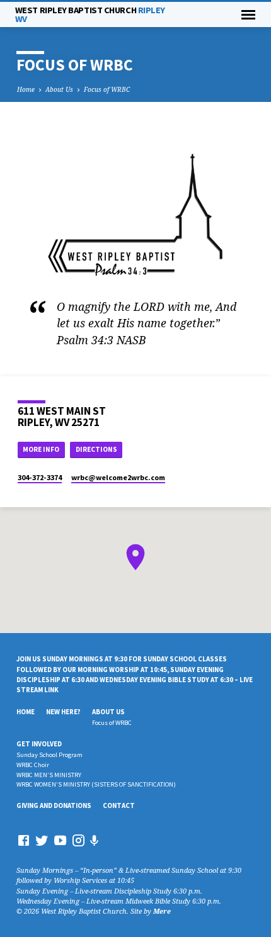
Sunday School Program (49, 755)
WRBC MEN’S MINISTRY (48, 775)
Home (26, 89)
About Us (59, 89)
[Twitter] (42, 840)
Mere (162, 911)
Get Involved (39, 743)
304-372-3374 (40, 477)
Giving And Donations (53, 805)
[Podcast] (94, 840)
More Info (41, 449)
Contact (119, 805)
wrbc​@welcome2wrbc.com (118, 477)
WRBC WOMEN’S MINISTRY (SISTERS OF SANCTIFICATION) (96, 784)
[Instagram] (78, 840)
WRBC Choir (32, 765)
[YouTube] (60, 840)
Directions (96, 449)
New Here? (63, 711)
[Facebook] (23, 840)
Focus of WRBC (107, 89)
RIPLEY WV (90, 14)
